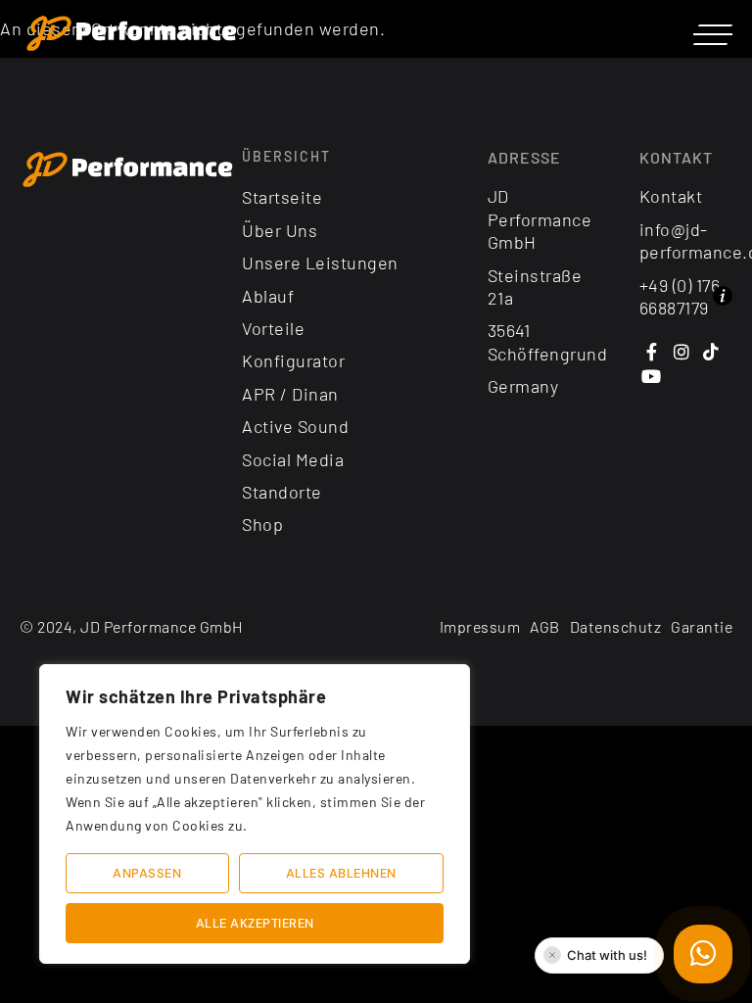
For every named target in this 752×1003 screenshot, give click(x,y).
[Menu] (712, 34)
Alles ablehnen (341, 873)
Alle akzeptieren (255, 923)
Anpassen (147, 873)
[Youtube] (651, 376)
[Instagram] (681, 351)
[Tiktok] (711, 351)
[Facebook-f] (651, 351)
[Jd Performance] (128, 170)
